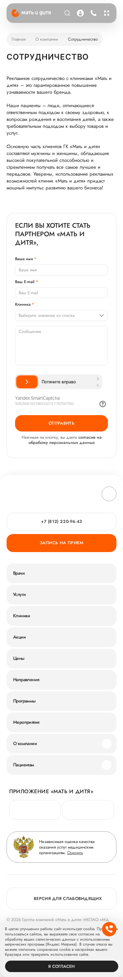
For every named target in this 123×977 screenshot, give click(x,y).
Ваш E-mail (24, 282)
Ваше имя (24, 259)
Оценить (75, 852)
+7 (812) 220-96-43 (92, 13)
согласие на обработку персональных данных (65, 440)
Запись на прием (61, 543)
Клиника (23, 304)
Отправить (62, 423)
